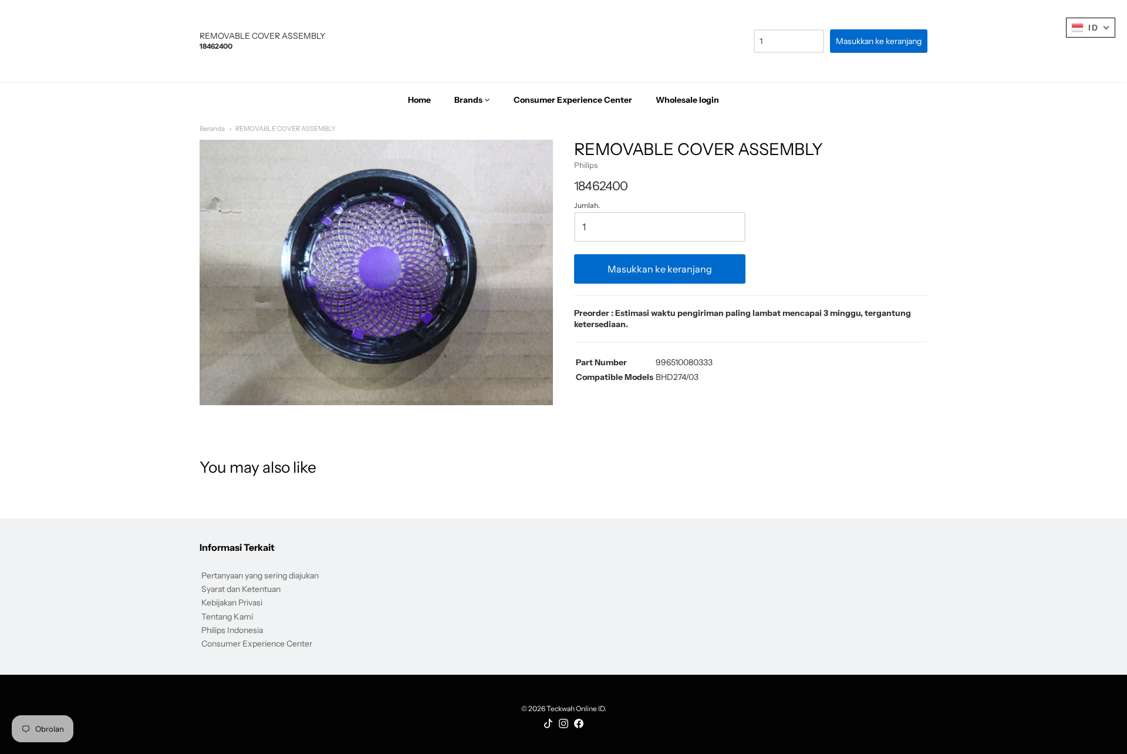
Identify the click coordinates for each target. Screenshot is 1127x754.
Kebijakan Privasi (231, 602)
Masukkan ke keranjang (660, 269)
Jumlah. (587, 205)
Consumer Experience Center (256, 643)
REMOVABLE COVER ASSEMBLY (285, 128)
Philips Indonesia (232, 630)
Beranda (212, 128)
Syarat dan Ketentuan (241, 589)
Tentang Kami (227, 616)
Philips (586, 165)
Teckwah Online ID (575, 708)
